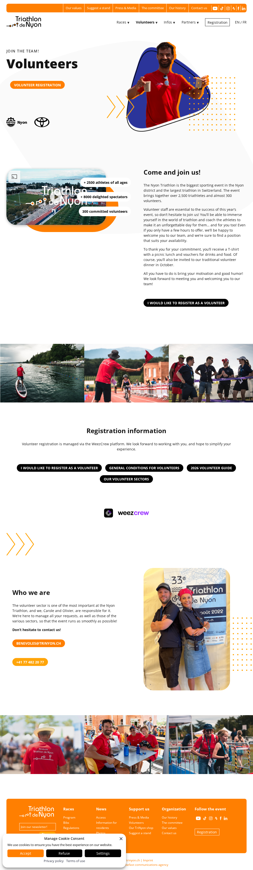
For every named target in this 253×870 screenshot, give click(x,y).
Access (101, 817)
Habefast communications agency (145, 865)
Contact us (199, 8)
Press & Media (125, 8)
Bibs (66, 823)
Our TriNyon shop (141, 828)
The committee (153, 8)
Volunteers (136, 823)
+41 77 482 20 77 (30, 662)
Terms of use (75, 861)
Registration (218, 22)
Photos (100, 833)
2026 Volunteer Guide (211, 468)
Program (69, 817)
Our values (74, 8)
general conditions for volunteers (144, 468)
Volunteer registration (37, 85)
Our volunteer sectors (126, 479)
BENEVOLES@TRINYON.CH (38, 643)
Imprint (148, 860)
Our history (177, 8)
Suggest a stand (98, 8)
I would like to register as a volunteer (186, 303)
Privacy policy (54, 861)
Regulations (71, 828)
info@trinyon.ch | (130, 860)
